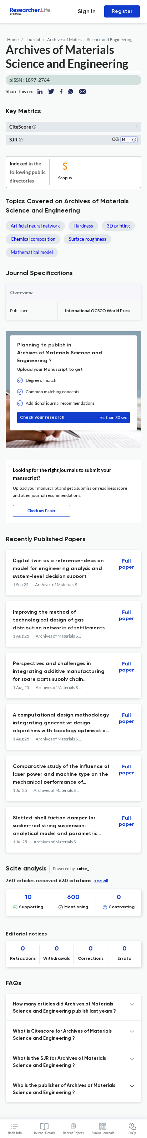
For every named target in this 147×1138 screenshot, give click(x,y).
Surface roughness (87, 239)
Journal (33, 39)
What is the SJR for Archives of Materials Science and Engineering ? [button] (59, 1062)
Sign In (87, 11)
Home (13, 39)
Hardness (83, 226)
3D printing (118, 226)
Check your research (73, 417)
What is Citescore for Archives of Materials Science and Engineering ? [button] (62, 1035)
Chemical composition (33, 239)
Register (122, 11)
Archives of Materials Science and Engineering (89, 39)
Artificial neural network (35, 226)
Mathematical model (32, 252)
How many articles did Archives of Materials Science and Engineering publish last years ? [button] (64, 1008)
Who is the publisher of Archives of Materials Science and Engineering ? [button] (64, 1089)
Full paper (126, 564)
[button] (34, 127)
